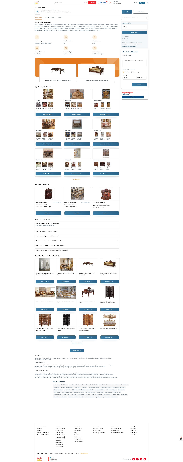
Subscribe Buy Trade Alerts (99, 432)
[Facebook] (133, 459)
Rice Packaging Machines (119, 387)
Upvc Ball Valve (106, 397)
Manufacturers (133, 428)
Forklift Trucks (64, 384)
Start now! (132, 97)
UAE (66, 453)
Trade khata (77, 434)
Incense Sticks (116, 394)
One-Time (127, 72)
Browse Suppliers (115, 430)
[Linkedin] (137, 459)
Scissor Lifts (56, 387)
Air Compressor (107, 394)
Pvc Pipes (82, 397)
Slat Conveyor (108, 392)
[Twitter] (141, 459)
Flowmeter (84, 387)
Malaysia (56, 453)
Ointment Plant (117, 392)
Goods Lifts (56, 397)
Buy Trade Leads (96, 430)
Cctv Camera (81, 394)
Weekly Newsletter (60, 446)
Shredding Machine (58, 389)
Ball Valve (88, 394)
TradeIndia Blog (59, 432)
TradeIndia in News (60, 434)
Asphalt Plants (100, 392)
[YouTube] (144, 459)
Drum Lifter (116, 384)
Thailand (51, 453)
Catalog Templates (78, 439)
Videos (131, 436)
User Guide (39, 430)
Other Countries (84, 453)
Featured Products (134, 434)
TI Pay (75, 432)
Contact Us (58, 440)
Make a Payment (59, 444)
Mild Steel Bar (57, 392)
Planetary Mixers (57, 394)
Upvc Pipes (98, 397)
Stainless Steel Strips (79, 392)
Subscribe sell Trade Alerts (117, 432)
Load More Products (77, 343)
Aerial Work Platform (100, 389)
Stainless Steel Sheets (67, 392)
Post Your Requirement (116, 428)
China (42, 453)
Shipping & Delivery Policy (43, 434)
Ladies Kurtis (66, 394)
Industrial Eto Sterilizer (106, 387)
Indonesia (61, 453)
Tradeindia (37, 7)
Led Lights (73, 394)
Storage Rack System (111, 389)
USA (76, 453)
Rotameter (77, 387)
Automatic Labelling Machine (78, 389)
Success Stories (59, 430)
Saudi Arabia (70, 453)
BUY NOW (47, 213)
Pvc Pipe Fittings (90, 397)
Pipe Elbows (114, 397)
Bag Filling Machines (90, 392)
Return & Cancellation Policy (43, 432)
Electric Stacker (124, 384)
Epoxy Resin (121, 389)
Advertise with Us (78, 428)
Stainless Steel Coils (73, 397)
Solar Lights (124, 394)
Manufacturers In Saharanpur (129, 46)
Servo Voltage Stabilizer (74, 384)
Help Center (39, 428)
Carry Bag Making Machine (106, 384)
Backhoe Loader (94, 384)
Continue (139, 84)
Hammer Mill (67, 389)
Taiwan (46, 453)
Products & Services (50, 17)
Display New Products (98, 428)
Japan (38, 453)
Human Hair (56, 384)
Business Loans (77, 436)
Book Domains (77, 430)
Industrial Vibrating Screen (67, 387)
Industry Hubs (133, 430)
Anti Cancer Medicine (97, 394)
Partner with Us (59, 442)
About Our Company (60, 428)
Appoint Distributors (78, 441)
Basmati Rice (85, 384)
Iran (78, 453)
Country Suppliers (134, 432)
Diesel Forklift (90, 389)
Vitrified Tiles (64, 397)
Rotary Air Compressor (94, 387)
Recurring (136, 72)
